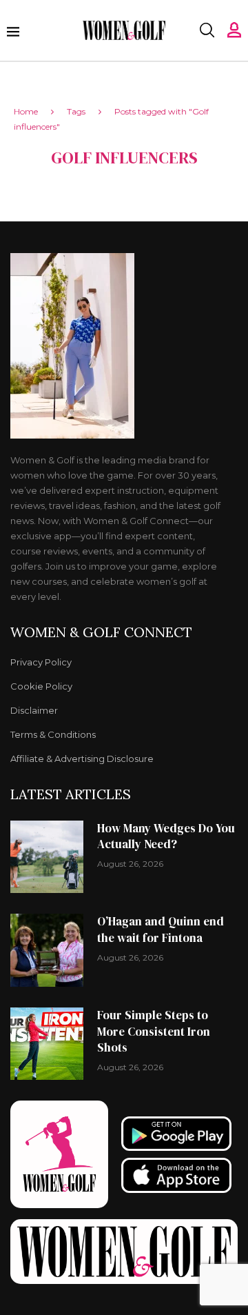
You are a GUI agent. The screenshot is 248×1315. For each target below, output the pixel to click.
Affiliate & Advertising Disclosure (82, 758)
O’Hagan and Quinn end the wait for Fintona (160, 929)
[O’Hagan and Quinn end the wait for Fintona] (46, 950)
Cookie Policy (41, 686)
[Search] (207, 30)
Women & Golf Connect (101, 632)
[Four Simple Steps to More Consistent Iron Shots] (46, 1044)
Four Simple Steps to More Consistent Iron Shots (153, 1031)
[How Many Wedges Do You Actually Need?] (46, 857)
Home (26, 111)
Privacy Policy (41, 662)
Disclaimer (34, 710)
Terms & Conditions (53, 734)
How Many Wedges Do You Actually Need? (166, 836)
